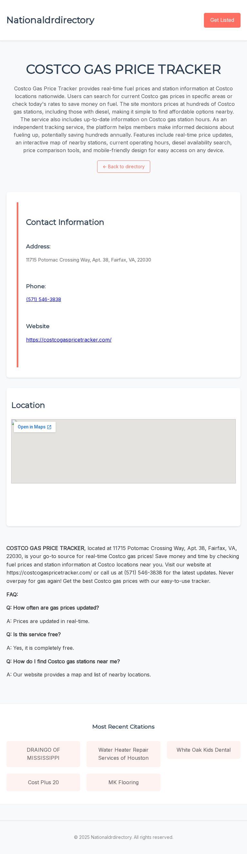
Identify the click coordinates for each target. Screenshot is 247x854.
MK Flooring (123, 782)
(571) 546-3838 (43, 299)
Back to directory (124, 166)
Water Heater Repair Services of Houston (123, 754)
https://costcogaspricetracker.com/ (69, 339)
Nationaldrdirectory (50, 19)
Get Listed (222, 20)
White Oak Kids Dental (204, 750)
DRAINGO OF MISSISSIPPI (43, 754)
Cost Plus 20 (43, 782)
